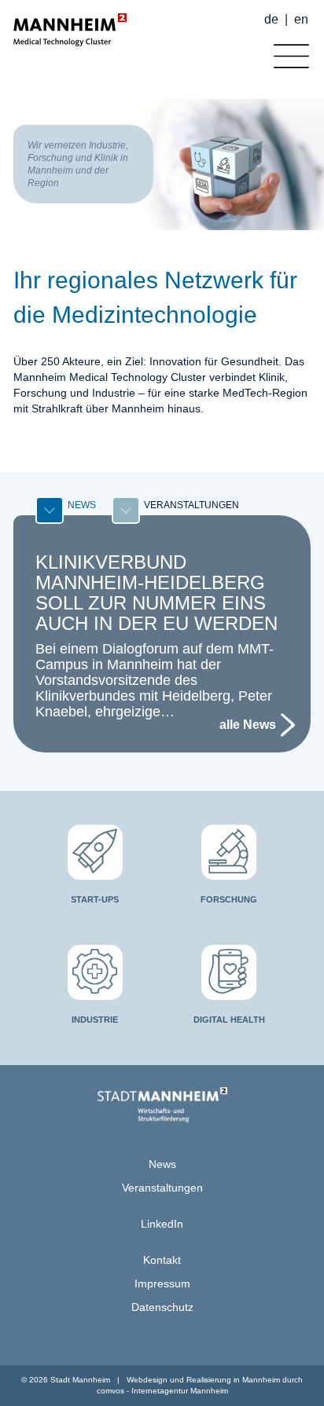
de (271, 19)
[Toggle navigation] (287, 52)
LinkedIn (162, 1223)
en (301, 19)
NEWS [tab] (82, 505)
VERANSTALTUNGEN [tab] (191, 505)
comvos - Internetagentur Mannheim (162, 1390)
